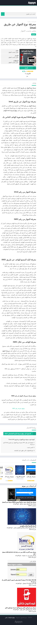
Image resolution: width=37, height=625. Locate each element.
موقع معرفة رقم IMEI (18, 408)
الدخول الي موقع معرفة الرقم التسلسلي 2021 (18, 433)
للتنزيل (26, 68)
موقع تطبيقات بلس (10, 617)
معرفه (28, 21)
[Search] (3, 14)
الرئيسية (34, 21)
